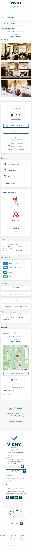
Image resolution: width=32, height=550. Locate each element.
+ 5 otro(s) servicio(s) (16, 119)
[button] (11, 39)
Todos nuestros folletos (12, 485)
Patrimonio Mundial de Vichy (13, 537)
